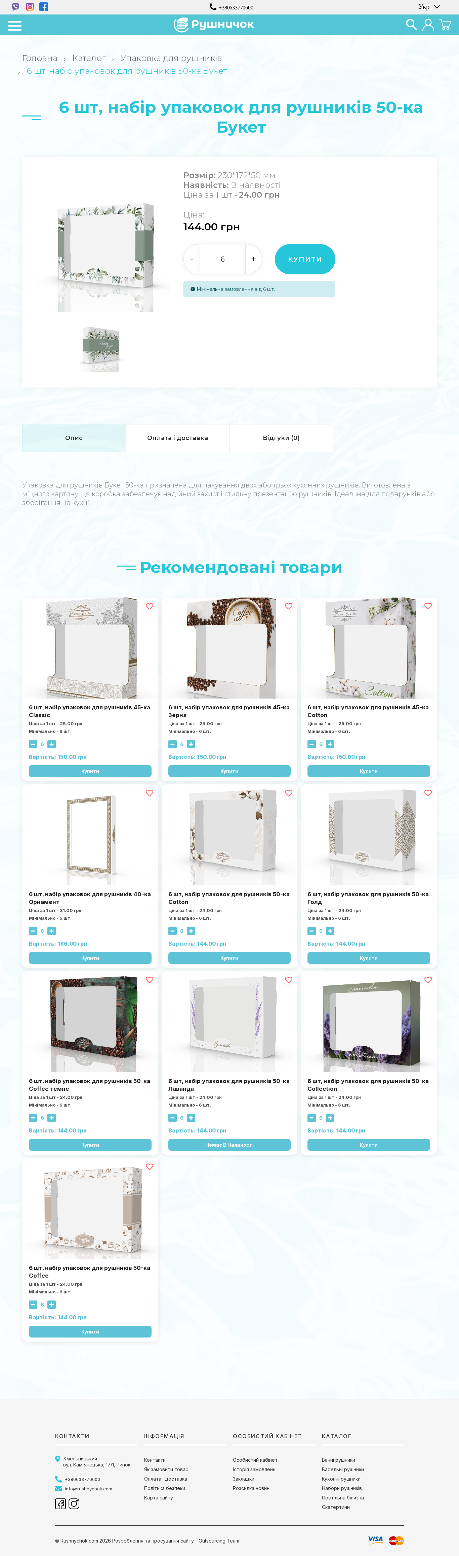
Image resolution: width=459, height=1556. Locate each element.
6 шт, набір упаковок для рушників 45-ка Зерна (229, 711)
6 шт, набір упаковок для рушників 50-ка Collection (368, 1085)
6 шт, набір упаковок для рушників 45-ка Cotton (368, 711)
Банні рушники (338, 1460)
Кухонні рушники (341, 1479)
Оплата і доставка (165, 1479)
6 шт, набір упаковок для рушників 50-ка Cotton (229, 898)
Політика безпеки (164, 1488)
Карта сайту (158, 1497)
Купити (305, 259)
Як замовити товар (166, 1469)
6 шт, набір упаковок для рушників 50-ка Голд (368, 898)
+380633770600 (236, 7)
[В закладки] (149, 606)
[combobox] (428, 7)
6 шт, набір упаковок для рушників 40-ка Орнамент (90, 898)
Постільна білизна (343, 1497)
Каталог (89, 58)
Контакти (155, 1460)
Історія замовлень (254, 1469)
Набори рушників (342, 1488)
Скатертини (336, 1507)
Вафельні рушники (343, 1469)
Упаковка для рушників (171, 58)
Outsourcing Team (219, 1541)
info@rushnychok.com (88, 1488)
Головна (39, 58)
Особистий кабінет (255, 1460)
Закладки (243, 1479)
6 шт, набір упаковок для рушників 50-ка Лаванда (229, 1085)
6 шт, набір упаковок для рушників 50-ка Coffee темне (89, 1085)
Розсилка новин (251, 1488)
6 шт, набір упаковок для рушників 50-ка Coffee (89, 1271)
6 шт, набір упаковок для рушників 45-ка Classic (89, 711)
